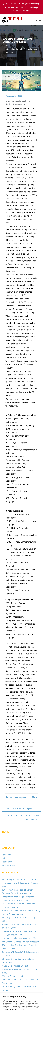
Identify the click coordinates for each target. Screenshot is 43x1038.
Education (6, 855)
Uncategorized (8, 865)
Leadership (7, 861)
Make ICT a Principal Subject (19, 808)
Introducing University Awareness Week (20, 938)
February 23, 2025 (13, 96)
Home (5, 46)
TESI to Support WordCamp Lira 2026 (19, 879)
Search (6, 832)
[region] (21, 1015)
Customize (21, 1025)
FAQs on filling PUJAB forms (14, 976)
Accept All (21, 1017)
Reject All (21, 1032)
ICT (12, 46)
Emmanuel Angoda (17, 797)
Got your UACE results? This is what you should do (23, 817)
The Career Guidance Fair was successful (20, 941)
